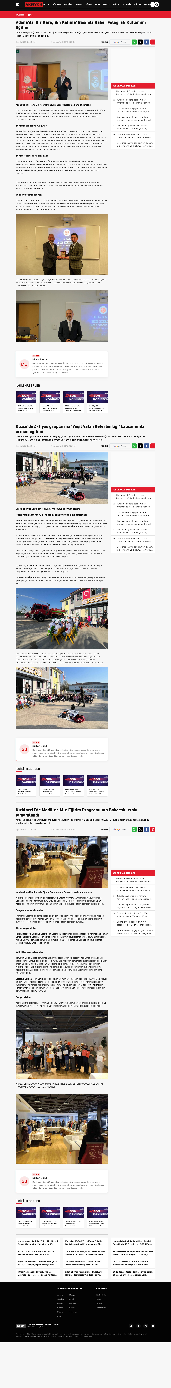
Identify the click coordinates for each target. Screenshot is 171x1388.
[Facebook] (138, 1326)
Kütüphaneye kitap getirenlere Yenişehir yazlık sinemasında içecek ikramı (134, 111)
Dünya (89, 4)
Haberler (20, 15)
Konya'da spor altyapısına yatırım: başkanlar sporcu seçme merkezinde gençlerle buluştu (134, 120)
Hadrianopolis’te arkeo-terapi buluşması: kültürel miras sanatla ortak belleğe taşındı (134, 94)
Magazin (127, 4)
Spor (97, 4)
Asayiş (46, 4)
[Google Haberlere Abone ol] (120, 42)
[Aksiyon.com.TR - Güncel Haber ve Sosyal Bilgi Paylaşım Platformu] (34, 4)
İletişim (99, 1303)
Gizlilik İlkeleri (101, 1295)
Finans (79, 4)
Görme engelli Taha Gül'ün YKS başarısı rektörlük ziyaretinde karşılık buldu (134, 137)
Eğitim (137, 4)
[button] (18, 5)
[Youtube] (153, 1326)
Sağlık (116, 4)
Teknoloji (149, 4)
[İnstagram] (146, 1326)
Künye (98, 1299)
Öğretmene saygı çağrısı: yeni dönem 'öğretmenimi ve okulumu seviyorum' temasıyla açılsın (135, 146)
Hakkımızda (101, 1307)
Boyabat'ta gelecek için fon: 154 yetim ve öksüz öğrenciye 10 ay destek (132, 129)
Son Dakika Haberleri (70, 1288)
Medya (106, 4)
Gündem (56, 4)
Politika (68, 4)
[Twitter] (131, 1326)
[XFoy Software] (21, 1325)
